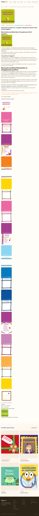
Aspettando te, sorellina (22, 86)
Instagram (23, 503)
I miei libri (14, 1)
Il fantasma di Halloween (24, 460)
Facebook (23, 502)
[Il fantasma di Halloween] (29, 444)
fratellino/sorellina (9, 25)
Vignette (29, 1)
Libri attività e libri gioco (19, 25)
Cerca (25, 1)
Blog (18, 1)
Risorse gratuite (35, 1)
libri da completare (28, 25)
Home (10, 1)
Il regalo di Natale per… (5, 460)
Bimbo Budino (3, 492)
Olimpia (4, 2)
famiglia (3, 25)
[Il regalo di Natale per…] (10, 444)
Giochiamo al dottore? (24, 492)
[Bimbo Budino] (10, 476)
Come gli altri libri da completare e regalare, (9, 52)
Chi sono (21, 1)
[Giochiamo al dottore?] (29, 476)
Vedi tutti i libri (34, 427)
